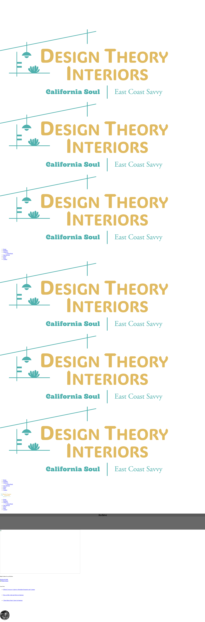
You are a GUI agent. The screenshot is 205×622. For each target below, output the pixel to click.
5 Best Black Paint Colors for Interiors (13, 600)
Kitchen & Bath (4, 579)
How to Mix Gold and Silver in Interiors (13, 595)
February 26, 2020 (8, 592)
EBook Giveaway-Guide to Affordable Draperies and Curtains (19, 589)
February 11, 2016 (7, 597)
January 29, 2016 (7, 603)
